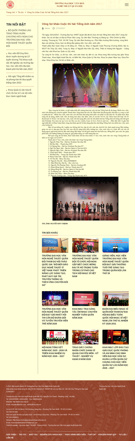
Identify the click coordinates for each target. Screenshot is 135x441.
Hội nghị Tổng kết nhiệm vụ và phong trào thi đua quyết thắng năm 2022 (20, 79)
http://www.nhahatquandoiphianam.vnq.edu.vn (29, 420)
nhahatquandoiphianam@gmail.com (24, 423)
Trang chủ (10, 12)
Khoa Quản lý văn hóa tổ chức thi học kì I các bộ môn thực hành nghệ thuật (19, 93)
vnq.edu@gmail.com (18, 404)
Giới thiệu (11, 435)
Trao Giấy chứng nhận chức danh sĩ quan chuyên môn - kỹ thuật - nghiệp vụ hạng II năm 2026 (85, 353)
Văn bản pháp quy (107, 435)
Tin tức (21, 12)
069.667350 (13, 412)
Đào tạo (33, 435)
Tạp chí (92, 435)
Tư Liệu (122, 435)
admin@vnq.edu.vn (34, 404)
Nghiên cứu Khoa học (51, 435)
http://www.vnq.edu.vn (20, 402)
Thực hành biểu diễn (75, 435)
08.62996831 (14, 417)
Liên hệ (9, 438)
